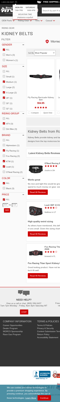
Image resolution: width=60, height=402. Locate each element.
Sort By (31, 53)
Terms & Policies (44, 325)
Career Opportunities (12, 325)
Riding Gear (8, 28)
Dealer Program (10, 328)
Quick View (47, 113)
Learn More (30, 398)
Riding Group (10, 113)
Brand (6, 135)
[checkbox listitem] (6, 50)
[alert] (25, 12)
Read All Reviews (38, 192)
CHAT (24, 312)
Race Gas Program (12, 334)
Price (5, 194)
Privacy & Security (45, 328)
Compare (35, 113)
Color (6, 178)
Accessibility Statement (47, 337)
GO (7, 210)
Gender (7, 44)
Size (4, 66)
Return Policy (43, 334)
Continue (44, 398)
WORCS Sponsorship (13, 331)
